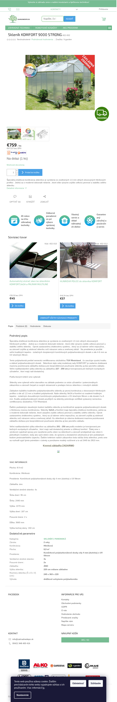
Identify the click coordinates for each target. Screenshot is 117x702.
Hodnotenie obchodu (70, 614)
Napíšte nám (67, 621)
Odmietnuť (78, 683)
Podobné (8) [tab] (21, 326)
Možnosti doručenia (15, 165)
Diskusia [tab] (47, 326)
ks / (85, 640)
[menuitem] (18, 28)
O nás (64, 610)
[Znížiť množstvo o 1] (16, 174)
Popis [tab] (10, 326)
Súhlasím (96, 683)
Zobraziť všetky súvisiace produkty (58, 318)
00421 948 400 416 (21, 643)
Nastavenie (23, 695)
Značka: (64, 39)
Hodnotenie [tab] (35, 326)
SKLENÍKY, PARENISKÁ (55, 539)
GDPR (64, 607)
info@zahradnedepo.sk (22, 639)
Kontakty (56, 9)
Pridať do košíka (32, 172)
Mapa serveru (67, 625)
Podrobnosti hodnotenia (42, 39)
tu (43, 688)
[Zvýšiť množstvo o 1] (16, 170)
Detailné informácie (15, 188)
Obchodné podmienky (71, 603)
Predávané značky (69, 617)
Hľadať (69, 19)
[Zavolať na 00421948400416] (12, 9)
